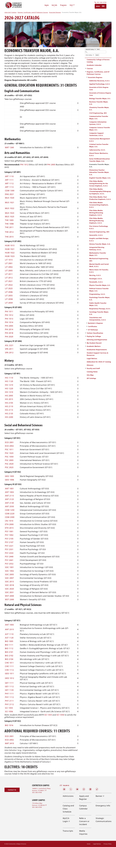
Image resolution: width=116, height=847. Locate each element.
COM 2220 (9, 513)
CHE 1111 (9, 666)
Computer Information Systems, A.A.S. (98, 123)
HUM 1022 (10, 252)
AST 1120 (9, 637)
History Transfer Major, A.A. (100, 244)
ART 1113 (9, 187)
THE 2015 (9, 236)
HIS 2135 (9, 413)
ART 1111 (9, 180)
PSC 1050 (9, 456)
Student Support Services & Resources (97, 354)
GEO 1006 (9, 479)
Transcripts (68, 831)
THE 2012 (9, 232)
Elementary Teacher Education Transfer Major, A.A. (99, 172)
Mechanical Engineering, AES (99, 260)
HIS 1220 (9, 388)
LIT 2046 (9, 292)
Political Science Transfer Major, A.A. (99, 290)
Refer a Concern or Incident (84, 821)
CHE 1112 (9, 670)
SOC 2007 (9, 578)
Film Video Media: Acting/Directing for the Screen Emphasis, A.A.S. (98, 183)
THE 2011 (9, 227)
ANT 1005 (9, 624)
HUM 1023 (10, 256)
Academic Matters (94, 346)
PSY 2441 (9, 560)
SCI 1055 (9, 708)
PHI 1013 (9, 318)
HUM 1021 (10, 249)
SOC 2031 (9, 592)
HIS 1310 (9, 392)
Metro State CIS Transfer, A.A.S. (99, 271)
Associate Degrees (55, 12)
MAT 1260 (9, 147)
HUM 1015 (10, 245)
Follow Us (66, 785)
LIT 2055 (9, 295)
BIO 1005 (9, 641)
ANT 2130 (9, 503)
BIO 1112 (9, 648)
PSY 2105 (9, 538)
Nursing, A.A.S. (95, 275)
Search (97, 55)
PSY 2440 (9, 556)
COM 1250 (9, 510)
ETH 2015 (9, 528)
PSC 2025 (9, 467)
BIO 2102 (9, 655)
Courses (90, 68)
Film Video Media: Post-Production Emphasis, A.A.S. (100, 198)
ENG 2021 (9, 194)
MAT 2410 (9, 743)
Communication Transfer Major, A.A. (98, 117)
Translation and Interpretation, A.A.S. (97, 319)
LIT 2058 (9, 299)
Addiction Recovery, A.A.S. (99, 81)
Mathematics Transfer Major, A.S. (97, 254)
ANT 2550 (9, 506)
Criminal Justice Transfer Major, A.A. (98, 145)
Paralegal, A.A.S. (95, 279)
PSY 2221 (9, 545)
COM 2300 (9, 517)
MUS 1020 (9, 197)
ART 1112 (9, 183)
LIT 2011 (9, 274)
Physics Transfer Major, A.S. (99, 285)
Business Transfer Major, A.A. (98, 103)
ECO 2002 (9, 446)
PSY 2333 (9, 553)
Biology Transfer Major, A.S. (100, 98)
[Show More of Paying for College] (85, 336)
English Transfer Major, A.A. (100, 178)
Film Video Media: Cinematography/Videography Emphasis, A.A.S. (100, 191)
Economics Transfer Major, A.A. (99, 165)
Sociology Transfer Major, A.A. (99, 313)
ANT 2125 (9, 499)
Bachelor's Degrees (95, 323)
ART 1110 (9, 176)
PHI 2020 (9, 336)
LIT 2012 (9, 277)
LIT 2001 (9, 263)
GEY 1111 (9, 683)
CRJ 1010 (9, 520)
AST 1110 (9, 634)
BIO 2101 (9, 652)
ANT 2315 (9, 629)
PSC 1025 (9, 453)
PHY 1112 (9, 697)
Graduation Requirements (97, 350)
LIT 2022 (9, 285)
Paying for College (94, 336)
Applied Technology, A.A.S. (99, 84)
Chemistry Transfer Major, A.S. (99, 108)
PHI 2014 (9, 329)
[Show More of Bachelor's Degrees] (87, 323)
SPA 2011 (9, 349)
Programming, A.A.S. (97, 294)
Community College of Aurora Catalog (98, 61)
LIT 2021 (9, 281)
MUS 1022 (9, 208)
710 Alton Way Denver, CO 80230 (39, 804)
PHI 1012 (24, 164)
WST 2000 (9, 596)
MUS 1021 (9, 202)
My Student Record (94, 343)
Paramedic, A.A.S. (96, 282)
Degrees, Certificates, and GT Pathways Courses (33, 12)
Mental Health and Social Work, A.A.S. (99, 265)
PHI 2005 (51, 164)
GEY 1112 (9, 686)
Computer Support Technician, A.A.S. (96, 134)
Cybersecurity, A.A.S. (97, 150)
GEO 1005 (9, 476)
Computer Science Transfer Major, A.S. (99, 129)
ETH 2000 (9, 524)
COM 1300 (9, 190)
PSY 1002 (9, 535)
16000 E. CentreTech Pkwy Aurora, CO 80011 (41, 789)
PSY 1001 (9, 531)
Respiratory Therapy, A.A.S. (100, 309)
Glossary (90, 365)
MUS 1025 (9, 216)
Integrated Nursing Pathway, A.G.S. (96, 248)
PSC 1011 (9, 449)
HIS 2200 (9, 417)
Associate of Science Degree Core (100, 94)
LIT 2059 (9, 302)
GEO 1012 (9, 678)
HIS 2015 (9, 399)
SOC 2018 (9, 585)
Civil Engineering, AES (98, 113)
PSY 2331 (9, 549)
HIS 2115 (9, 410)
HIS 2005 (9, 395)
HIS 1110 (9, 377)
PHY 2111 (9, 700)
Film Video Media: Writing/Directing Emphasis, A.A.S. (96, 212)
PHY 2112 (9, 704)
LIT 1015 (9, 259)
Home (88, 844)
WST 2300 (9, 599)
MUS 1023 (9, 213)
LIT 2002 (9, 267)
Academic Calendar (94, 65)
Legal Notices (92, 358)
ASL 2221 (9, 345)
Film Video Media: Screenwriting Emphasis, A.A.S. (99, 205)
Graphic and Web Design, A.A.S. (99, 239)
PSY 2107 (9, 542)
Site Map (90, 375)
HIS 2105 (9, 402)
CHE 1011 (9, 662)
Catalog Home (92, 372)
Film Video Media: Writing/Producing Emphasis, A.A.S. (96, 220)
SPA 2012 (9, 352)
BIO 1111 (9, 644)
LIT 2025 (9, 288)
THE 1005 (9, 220)
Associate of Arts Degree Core (98, 88)
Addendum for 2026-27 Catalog (99, 362)
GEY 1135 (9, 690)
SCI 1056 (9, 711)
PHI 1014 (9, 322)
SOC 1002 (9, 571)
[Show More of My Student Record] (85, 343)
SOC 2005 (9, 574)
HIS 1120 (9, 381)
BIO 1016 (9, 725)
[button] (12, 790)
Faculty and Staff (93, 368)
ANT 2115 (9, 495)
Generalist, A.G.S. (96, 235)
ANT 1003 (9, 492)
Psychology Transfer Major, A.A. (99, 298)
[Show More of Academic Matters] (85, 346)
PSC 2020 (9, 463)
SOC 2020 (9, 588)
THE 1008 (9, 223)
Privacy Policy (107, 844)
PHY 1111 (9, 693)
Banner (100, 796)
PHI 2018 (9, 333)
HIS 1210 (9, 385)
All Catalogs (91, 378)
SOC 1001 (9, 567)
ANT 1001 (9, 488)
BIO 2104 (9, 659)
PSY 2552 (9, 563)
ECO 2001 (9, 442)
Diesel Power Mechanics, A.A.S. (98, 154)
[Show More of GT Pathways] (87, 330)
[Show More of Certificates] (87, 326)
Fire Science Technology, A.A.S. (98, 227)
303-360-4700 (101, 2)
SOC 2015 (9, 581)
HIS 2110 (9, 406)
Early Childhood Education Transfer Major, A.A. (99, 160)
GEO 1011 (9, 673)
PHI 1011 (9, 311)
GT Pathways (93, 330)
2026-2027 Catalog (10, 12)
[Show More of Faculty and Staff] (85, 368)
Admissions (68, 796)
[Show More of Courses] (85, 68)
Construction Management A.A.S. (99, 140)
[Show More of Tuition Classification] (85, 333)
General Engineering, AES (99, 232)
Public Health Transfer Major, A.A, (97, 304)
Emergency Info (103, 805)
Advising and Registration (97, 340)
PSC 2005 (9, 460)
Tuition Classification (95, 333)
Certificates (92, 326)
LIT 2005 (9, 270)
